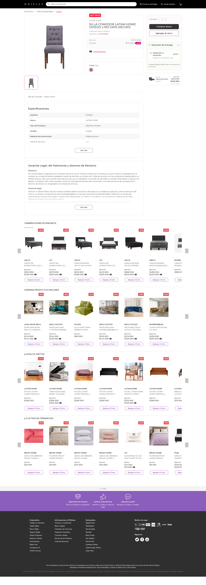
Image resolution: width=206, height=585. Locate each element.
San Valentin (90, 538)
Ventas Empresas (36, 535)
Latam (59, 11)
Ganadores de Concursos (63, 529)
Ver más (83, 150)
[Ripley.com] (35, 4)
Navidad (88, 532)
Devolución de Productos (63, 538)
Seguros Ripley (35, 532)
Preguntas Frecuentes (62, 532)
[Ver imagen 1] (31, 83)
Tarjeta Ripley (34, 526)
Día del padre (90, 529)
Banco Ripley (34, 529)
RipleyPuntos (90, 523)
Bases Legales (60, 526)
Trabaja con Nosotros (37, 523)
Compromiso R (35, 548)
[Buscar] (48, 4)
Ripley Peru (34, 544)
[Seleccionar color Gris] (91, 70)
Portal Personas (35, 551)
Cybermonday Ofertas (93, 548)
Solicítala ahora (99, 52)
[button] (180, 4)
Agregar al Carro (34, 280)
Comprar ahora (164, 26)
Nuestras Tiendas (36, 538)
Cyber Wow (90, 551)
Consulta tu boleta (61, 535)
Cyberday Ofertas (92, 544)
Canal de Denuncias (62, 541)
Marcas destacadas (45, 11)
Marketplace (90, 526)
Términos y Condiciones (63, 523)
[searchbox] (94, 4)
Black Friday (90, 535)
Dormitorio (28, 11)
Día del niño (90, 541)
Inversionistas (34, 541)
